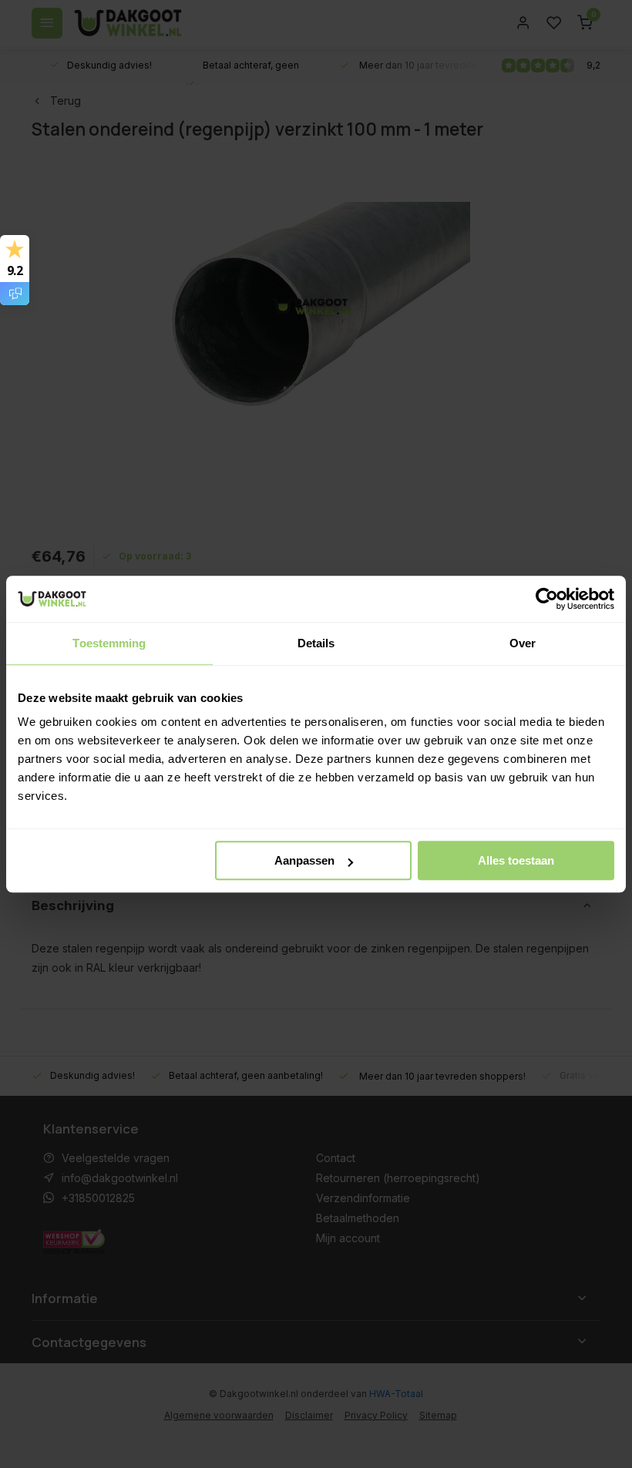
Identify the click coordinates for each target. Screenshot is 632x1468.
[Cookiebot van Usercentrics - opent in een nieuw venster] (546, 598)
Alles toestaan (516, 860)
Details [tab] (316, 643)
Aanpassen (304, 860)
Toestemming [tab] (109, 643)
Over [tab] (522, 643)
